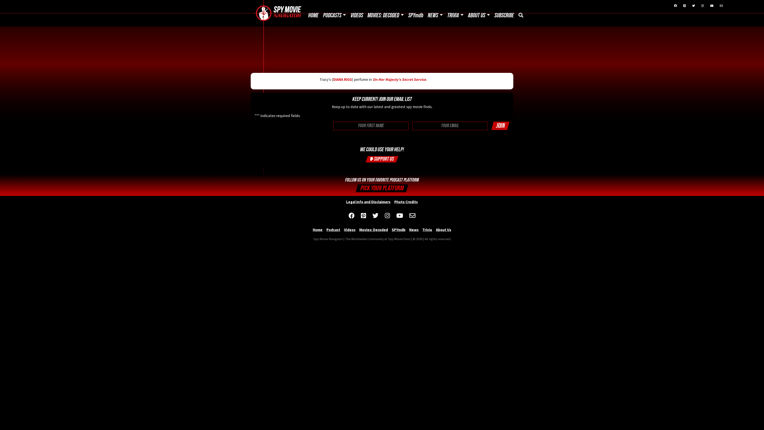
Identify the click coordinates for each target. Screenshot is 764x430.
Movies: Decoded (383, 16)
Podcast (333, 229)
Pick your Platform (382, 188)
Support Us (383, 159)
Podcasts (332, 16)
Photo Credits (406, 201)
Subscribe (504, 16)
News (433, 16)
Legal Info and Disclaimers (368, 201)
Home (313, 16)
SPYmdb (415, 16)
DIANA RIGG (342, 79)
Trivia (453, 16)
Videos (357, 16)
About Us (476, 16)
